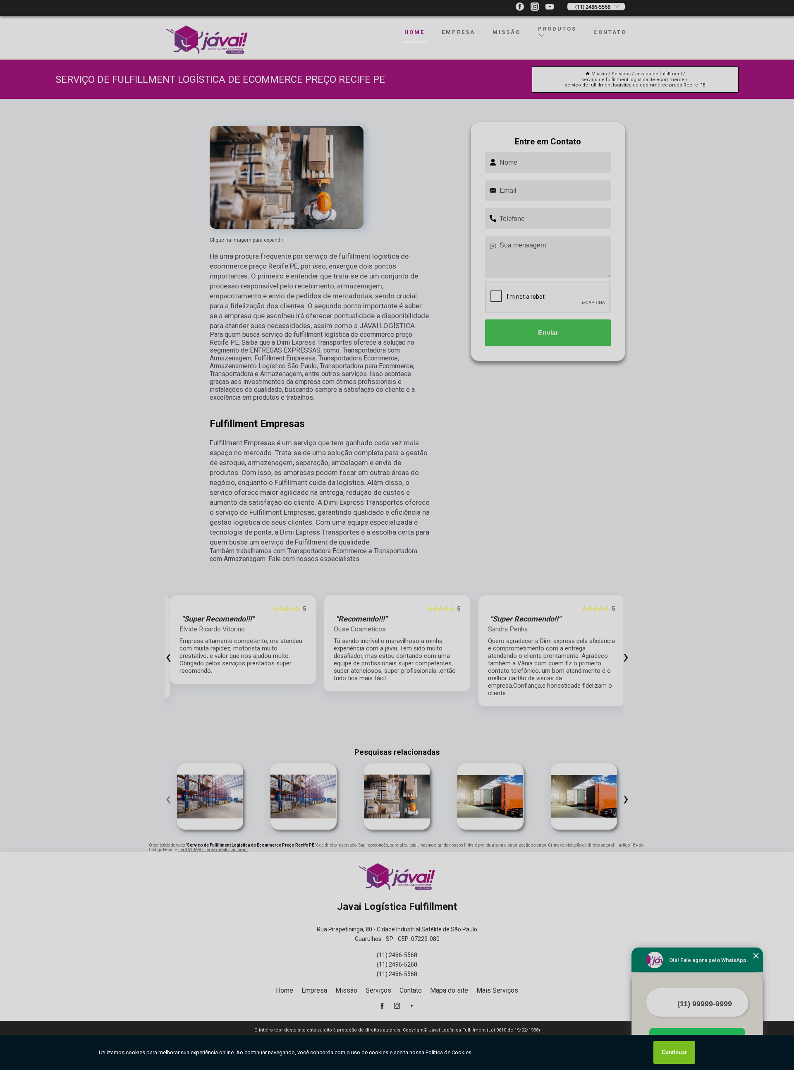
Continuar (674, 1052)
